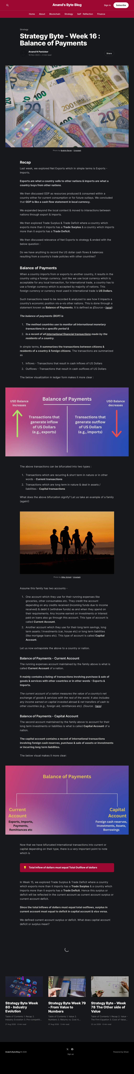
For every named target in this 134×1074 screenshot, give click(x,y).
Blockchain (54, 14)
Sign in (107, 5)
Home (32, 14)
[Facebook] (72, 1049)
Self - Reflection (85, 14)
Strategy (69, 14)
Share (109, 53)
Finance (101, 14)
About (42, 14)
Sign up (71, 1054)
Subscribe (121, 5)
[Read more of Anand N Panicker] (23, 53)
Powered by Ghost (121, 1052)
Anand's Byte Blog (67, 5)
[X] (67, 1049)
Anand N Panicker (38, 51)
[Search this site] (7, 5)
